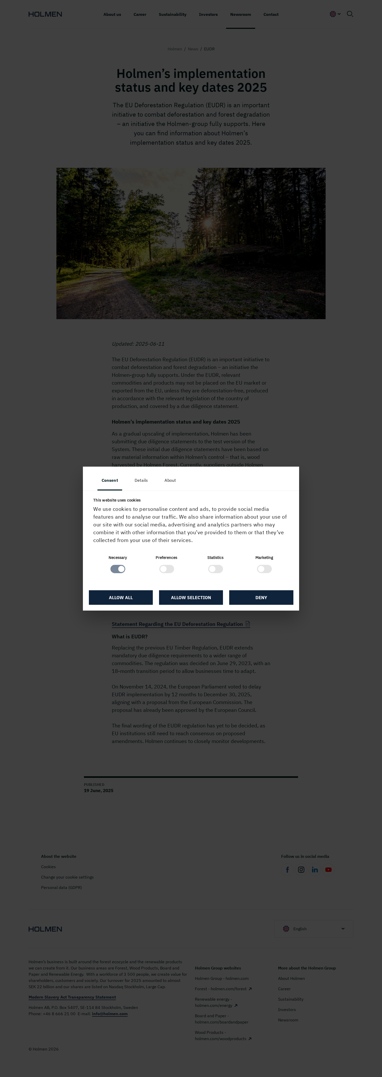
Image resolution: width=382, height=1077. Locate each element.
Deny (261, 597)
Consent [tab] (110, 480)
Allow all (121, 597)
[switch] (166, 569)
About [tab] (170, 480)
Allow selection (191, 597)
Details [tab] (141, 480)
